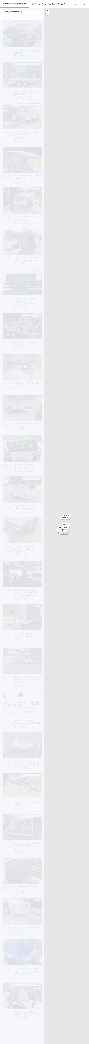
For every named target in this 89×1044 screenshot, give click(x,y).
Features (7, 22)
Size (14, 17)
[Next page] (39, 1037)
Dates (22, 17)
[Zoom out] (47, 13)
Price (31, 17)
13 (29, 1037)
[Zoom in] (47, 10)
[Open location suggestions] (33, 4)
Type (6, 17)
